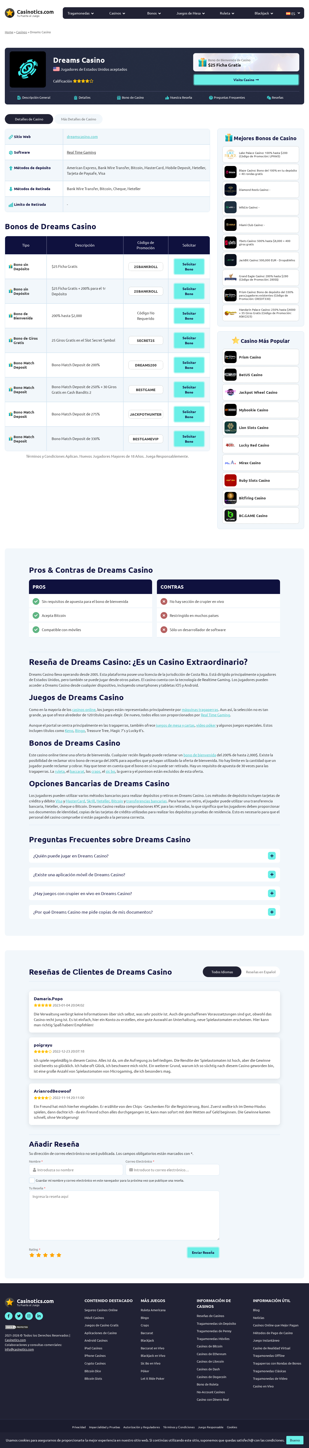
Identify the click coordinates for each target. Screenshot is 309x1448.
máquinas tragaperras (200, 709)
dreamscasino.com (82, 136)
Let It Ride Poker (152, 1378)
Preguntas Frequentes (229, 97)
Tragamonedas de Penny (214, 1331)
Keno (69, 730)
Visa (59, 801)
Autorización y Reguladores (141, 1427)
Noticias (258, 1318)
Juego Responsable (211, 1427)
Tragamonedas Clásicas (269, 1371)
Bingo (80, 730)
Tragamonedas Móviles (213, 1339)
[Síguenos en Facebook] (9, 1316)
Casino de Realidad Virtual (271, 1348)
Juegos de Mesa (188, 13)
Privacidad (79, 1427)
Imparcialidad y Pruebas (104, 1427)
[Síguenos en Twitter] (19, 1316)
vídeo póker (206, 725)
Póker (145, 1371)
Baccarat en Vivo (152, 1348)
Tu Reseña (37, 1188)
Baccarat (147, 1333)
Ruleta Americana (153, 1310)
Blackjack (262, 13)
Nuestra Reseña (181, 97)
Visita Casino (243, 79)
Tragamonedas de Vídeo (270, 1378)
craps (95, 771)
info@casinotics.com (19, 1349)
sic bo (110, 771)
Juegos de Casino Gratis (101, 1325)
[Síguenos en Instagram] (29, 1316)
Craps (145, 1325)
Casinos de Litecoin (210, 1361)
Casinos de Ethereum (211, 1354)
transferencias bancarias (146, 801)
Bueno (295, 1440)
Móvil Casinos (94, 1318)
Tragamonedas (79, 13)
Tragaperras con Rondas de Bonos (277, 1363)
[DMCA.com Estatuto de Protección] (17, 1327)
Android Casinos (96, 1340)
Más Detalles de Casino (78, 119)
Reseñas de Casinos (210, 1316)
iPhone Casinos (95, 1355)
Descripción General (36, 97)
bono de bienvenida (199, 754)
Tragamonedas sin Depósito (216, 1323)
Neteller (103, 801)
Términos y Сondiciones (179, 1427)
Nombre (36, 1161)
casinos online (84, 709)
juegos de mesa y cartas (175, 725)
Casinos (115, 13)
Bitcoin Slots (93, 1378)
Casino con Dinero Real (213, 1399)
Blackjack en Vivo (153, 1355)
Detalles (85, 97)
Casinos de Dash (208, 1369)
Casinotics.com (15, 1340)
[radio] (59, 1255)
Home (9, 32)
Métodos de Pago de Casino (273, 1333)
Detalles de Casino (29, 119)
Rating (34, 1249)
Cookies (232, 1427)
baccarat (77, 771)
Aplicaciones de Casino (100, 1333)
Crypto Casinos (95, 1363)
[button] (293, 13)
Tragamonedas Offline (269, 1355)
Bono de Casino (133, 97)
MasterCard (75, 801)
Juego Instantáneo (266, 1340)
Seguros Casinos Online (101, 1310)
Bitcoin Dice (92, 1371)
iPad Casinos (93, 1348)
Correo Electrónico (140, 1161)
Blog (256, 1310)
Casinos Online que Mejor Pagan (275, 1325)
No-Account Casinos (211, 1392)
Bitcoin (117, 801)
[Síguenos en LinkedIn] (39, 1316)
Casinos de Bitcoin (209, 1346)
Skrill (91, 801)
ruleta (60, 771)
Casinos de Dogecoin (211, 1377)
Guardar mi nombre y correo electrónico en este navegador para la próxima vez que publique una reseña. (110, 1180)
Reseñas (277, 97)
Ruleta (225, 13)
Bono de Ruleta (207, 1384)
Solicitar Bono (189, 266)
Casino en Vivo (263, 1386)
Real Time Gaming (81, 152)
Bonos (152, 13)
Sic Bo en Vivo (151, 1363)
